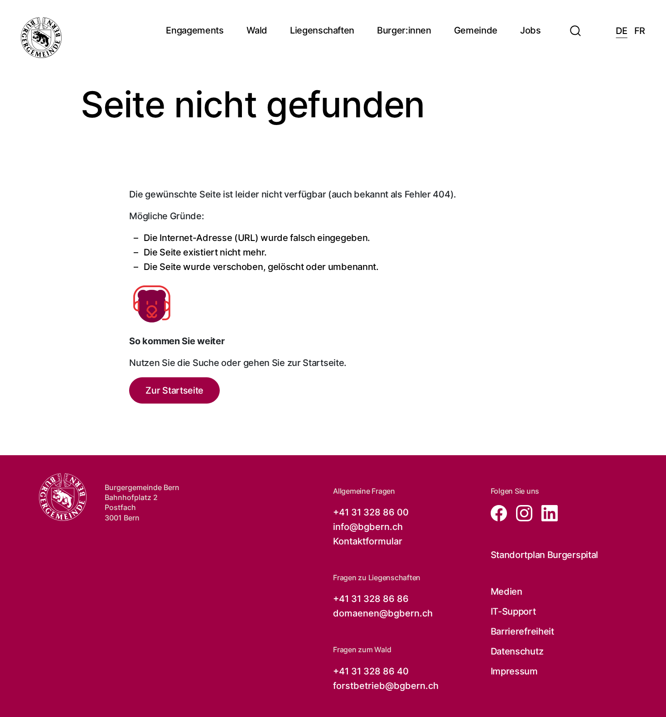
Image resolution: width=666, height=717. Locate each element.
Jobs (530, 30)
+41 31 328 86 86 (371, 598)
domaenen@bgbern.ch (383, 613)
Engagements (194, 30)
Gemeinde (475, 30)
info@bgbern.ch (368, 526)
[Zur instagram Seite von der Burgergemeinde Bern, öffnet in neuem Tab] (521, 512)
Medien (506, 591)
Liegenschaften (322, 30)
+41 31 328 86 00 (371, 512)
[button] (575, 25)
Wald (257, 30)
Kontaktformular (367, 541)
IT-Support (513, 611)
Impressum (514, 671)
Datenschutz (517, 651)
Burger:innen (404, 30)
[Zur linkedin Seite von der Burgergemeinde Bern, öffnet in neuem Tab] (546, 512)
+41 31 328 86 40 (371, 671)
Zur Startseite (174, 390)
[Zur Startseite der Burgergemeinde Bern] (41, 37)
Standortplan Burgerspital (544, 554)
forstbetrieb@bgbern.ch (386, 685)
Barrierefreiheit (522, 631)
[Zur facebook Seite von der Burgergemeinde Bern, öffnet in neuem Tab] (500, 512)
